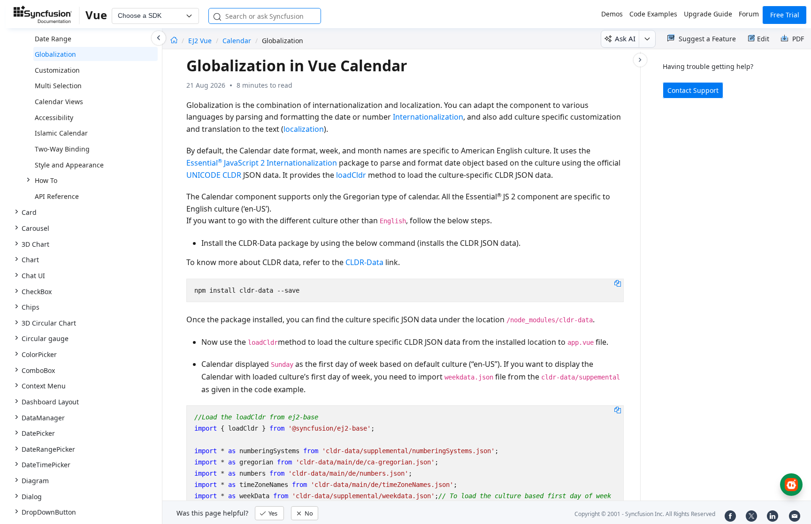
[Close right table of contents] (640, 60)
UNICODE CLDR (213, 175)
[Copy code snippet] (618, 283)
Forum (749, 13)
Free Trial (784, 14)
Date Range (53, 38)
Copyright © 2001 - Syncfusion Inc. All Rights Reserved (644, 514)
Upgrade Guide (708, 13)
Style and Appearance (69, 164)
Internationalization (428, 117)
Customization (57, 70)
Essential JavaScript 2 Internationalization (261, 163)
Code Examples (653, 13)
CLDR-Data (364, 262)
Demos (612, 13)
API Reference (57, 196)
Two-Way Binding (62, 148)
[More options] (647, 38)
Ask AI (625, 38)
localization (303, 129)
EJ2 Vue (201, 40)
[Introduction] (173, 40)
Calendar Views (59, 101)
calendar (236, 40)
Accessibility (54, 117)
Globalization (55, 54)
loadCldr (351, 175)
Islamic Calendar (61, 133)
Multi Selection (58, 85)
